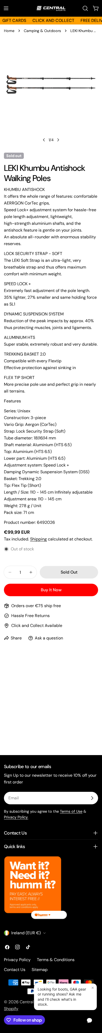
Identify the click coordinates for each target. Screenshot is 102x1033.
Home (9, 30)
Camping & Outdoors (42, 30)
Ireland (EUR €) (26, 933)
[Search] (85, 8)
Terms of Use (71, 811)
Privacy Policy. (16, 817)
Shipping (38, 539)
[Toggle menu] (6, 8)
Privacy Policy (17, 959)
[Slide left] (44, 140)
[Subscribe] (92, 798)
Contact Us (14, 969)
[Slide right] (58, 140)
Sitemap (40, 969)
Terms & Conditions (56, 959)
